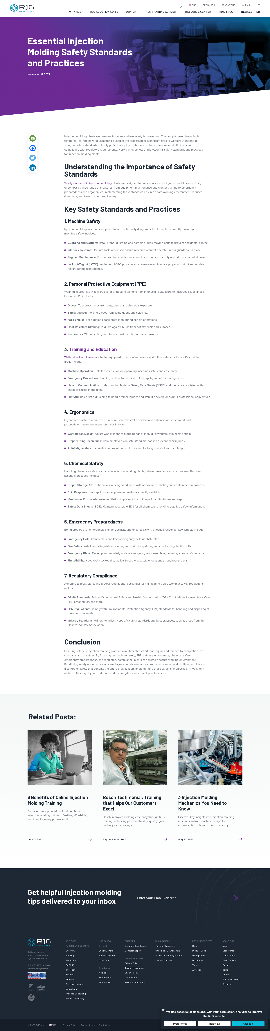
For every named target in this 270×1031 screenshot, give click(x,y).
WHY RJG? (76, 11)
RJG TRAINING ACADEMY (161, 11)
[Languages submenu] (57, 1025)
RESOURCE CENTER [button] (198, 11)
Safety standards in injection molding (88, 183)
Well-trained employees (79, 357)
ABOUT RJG (226, 11)
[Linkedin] (32, 167)
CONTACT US (228, 5)
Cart (259, 5)
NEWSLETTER (250, 11)
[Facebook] (32, 148)
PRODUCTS (209, 5)
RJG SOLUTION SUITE (104, 11)
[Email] (32, 138)
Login (248, 5)
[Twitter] (32, 158)
